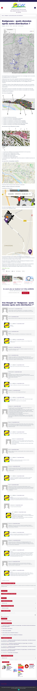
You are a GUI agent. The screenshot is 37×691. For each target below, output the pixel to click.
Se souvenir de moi (5, 616)
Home (3, 15)
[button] (33, 662)
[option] (7, 670)
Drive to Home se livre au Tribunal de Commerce (10, 632)
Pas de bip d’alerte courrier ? (28, 281)
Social (21, 665)
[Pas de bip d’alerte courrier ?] (29, 278)
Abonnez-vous (25, 292)
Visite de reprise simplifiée (6, 630)
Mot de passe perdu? (8, 620)
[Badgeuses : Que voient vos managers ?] (7, 278)
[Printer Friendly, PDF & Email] (6, 268)
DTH (19, 665)
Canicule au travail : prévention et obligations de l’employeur (12, 634)
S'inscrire (2, 620)
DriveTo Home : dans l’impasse (7, 628)
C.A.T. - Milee (9, 664)
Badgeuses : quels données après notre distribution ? (14, 15)
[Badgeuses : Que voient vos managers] (18, 278)
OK (18, 689)
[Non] (35, 688)
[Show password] (35, 614)
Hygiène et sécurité (31, 665)
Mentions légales (4, 683)
